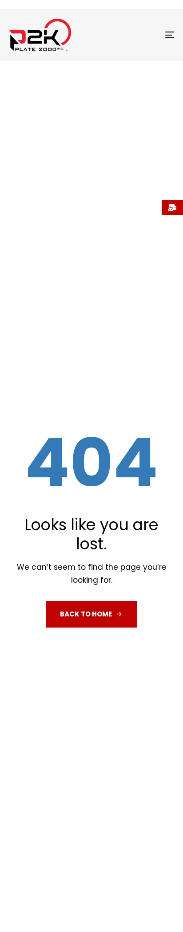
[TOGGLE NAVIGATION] (146, 35)
